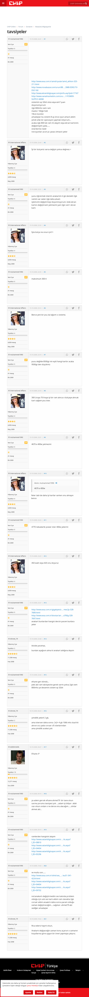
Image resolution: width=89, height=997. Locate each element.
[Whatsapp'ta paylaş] (67, 39)
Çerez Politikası (65, 970)
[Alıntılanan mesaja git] (56, 483)
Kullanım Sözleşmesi (24, 970)
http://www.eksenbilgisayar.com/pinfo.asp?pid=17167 (55, 93)
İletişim (78, 970)
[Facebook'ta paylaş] (79, 39)
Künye (34, 973)
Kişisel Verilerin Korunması (45, 970)
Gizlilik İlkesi (7, 970)
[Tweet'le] (73, 39)
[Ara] (86, 3)
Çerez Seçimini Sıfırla (48, 973)
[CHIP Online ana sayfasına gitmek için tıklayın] (15, 4)
